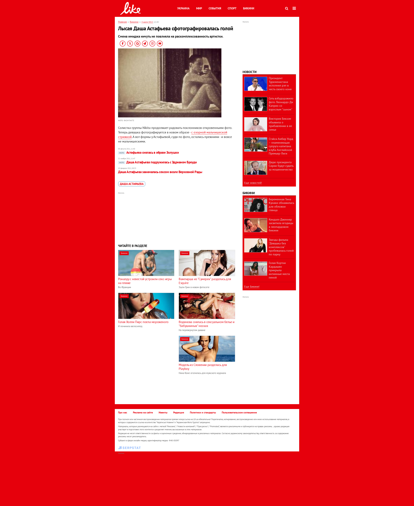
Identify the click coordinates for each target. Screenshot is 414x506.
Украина (183, 8)
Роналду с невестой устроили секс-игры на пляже (145, 281)
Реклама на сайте (143, 412)
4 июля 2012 (147, 22)
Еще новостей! (253, 183)
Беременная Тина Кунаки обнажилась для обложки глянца (281, 204)
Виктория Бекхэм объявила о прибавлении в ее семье (280, 124)
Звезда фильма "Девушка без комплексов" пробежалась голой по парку (281, 247)
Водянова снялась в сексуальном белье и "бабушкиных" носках (206, 324)
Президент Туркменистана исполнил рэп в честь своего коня (280, 83)
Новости (249, 72)
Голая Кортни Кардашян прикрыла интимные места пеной (279, 270)
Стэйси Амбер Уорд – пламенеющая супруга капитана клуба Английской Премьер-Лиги (281, 146)
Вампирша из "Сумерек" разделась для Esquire (205, 281)
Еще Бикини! (251, 286)
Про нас (122, 412)
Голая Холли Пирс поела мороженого (143, 322)
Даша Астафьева (132, 184)
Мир (199, 8)
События (215, 8)
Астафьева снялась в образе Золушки (149, 152)
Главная (122, 21)
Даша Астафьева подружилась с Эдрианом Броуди (158, 162)
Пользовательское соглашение (239, 412)
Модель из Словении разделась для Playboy (203, 367)
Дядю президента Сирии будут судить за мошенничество (281, 165)
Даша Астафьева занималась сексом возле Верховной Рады (160, 172)
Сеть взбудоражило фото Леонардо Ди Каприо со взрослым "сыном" (281, 104)
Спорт (232, 8)
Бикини (248, 8)
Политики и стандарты (203, 412)
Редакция (178, 412)
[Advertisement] (176, 217)
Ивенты (163, 412)
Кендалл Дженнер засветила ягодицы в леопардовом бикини (281, 225)
